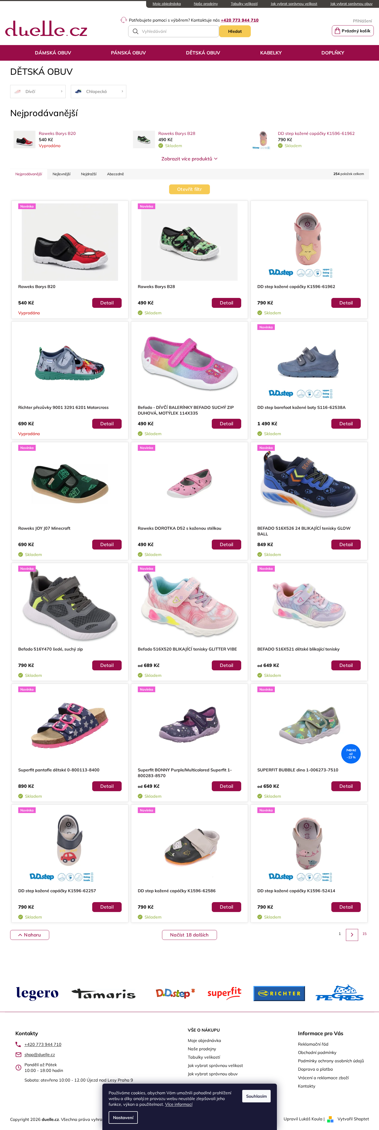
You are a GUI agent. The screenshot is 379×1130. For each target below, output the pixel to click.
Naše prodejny (206, 3)
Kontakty (306, 1086)
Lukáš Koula (310, 1118)
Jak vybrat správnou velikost (294, 3)
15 (364, 933)
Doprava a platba (315, 1069)
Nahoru (32, 935)
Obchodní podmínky (317, 1052)
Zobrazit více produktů (186, 159)
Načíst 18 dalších (189, 935)
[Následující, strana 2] (352, 935)
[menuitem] (53, 53)
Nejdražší (88, 174)
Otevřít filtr (189, 189)
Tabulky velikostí (244, 3)
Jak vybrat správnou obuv (351, 3)
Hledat (235, 31)
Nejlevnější (61, 174)
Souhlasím (256, 1096)
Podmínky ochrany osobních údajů (331, 1060)
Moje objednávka (167, 3)
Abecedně (115, 174)
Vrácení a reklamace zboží (323, 1077)
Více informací (178, 1104)
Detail (107, 303)
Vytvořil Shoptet (353, 1118)
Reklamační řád (313, 1044)
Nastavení (123, 1117)
